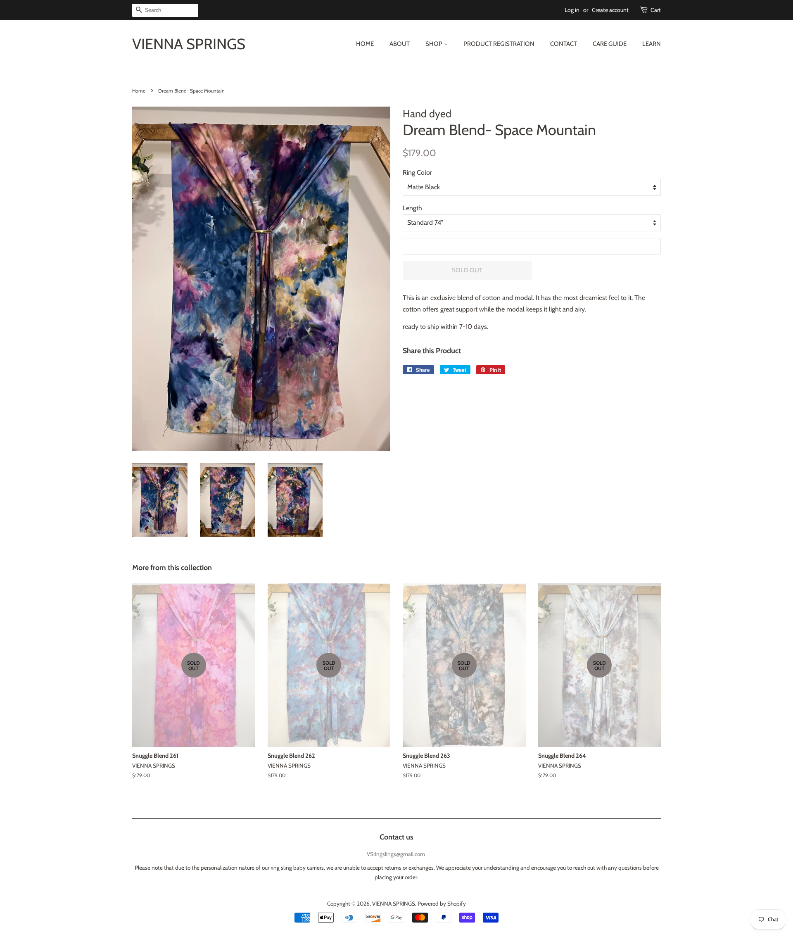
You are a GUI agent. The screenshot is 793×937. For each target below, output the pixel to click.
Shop (434, 44)
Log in (572, 10)
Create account (610, 10)
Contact (563, 44)
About (399, 44)
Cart (656, 10)
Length (412, 208)
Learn (651, 44)
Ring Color (417, 172)
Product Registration (498, 44)
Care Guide (610, 44)
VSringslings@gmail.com (396, 854)
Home (365, 44)
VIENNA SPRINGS (188, 44)
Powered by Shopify (442, 903)
